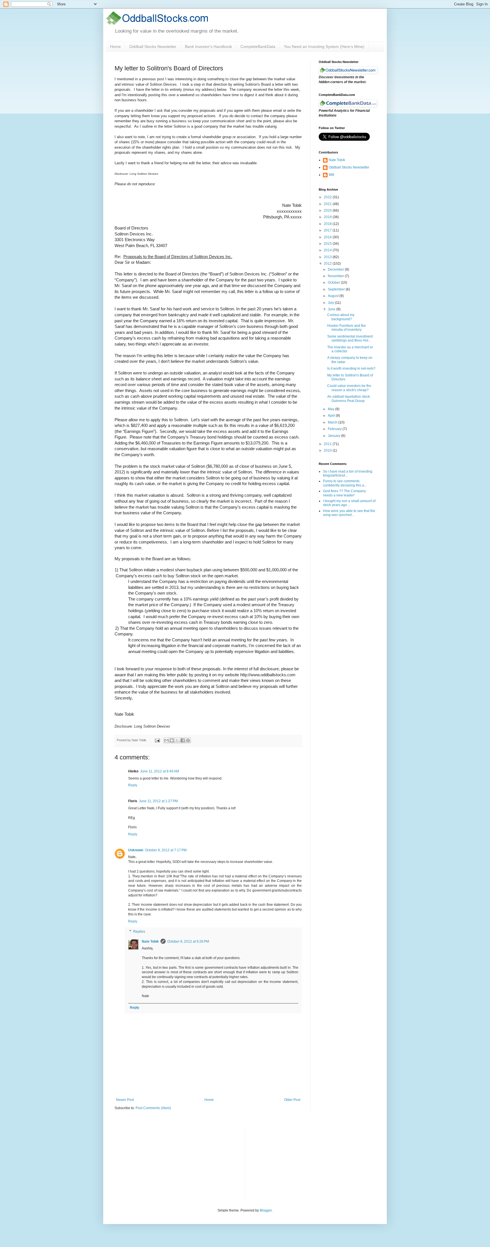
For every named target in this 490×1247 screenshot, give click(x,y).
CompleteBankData (257, 46)
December (336, 269)
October (334, 283)
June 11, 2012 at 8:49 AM (159, 771)
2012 (328, 264)
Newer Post (125, 1100)
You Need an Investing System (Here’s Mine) (324, 46)
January (334, 436)
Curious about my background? (340, 317)
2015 (328, 244)
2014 (328, 250)
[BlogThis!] (172, 740)
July (331, 303)
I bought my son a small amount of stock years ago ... (349, 503)
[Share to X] (177, 740)
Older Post (292, 1100)
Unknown (135, 850)
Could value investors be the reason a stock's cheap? (349, 388)
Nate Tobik (150, 941)
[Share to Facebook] (182, 740)
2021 (328, 204)
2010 (328, 450)
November (336, 276)
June (332, 309)
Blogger (266, 1210)
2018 (328, 224)
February (335, 429)
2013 (328, 257)
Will (331, 175)
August (333, 296)
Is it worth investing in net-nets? (351, 368)
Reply (132, 785)
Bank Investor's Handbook (208, 46)
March (333, 422)
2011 (328, 444)
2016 (328, 237)
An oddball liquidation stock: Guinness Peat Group (349, 399)
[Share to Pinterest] (188, 740)
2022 (328, 197)
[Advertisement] (292, 1163)
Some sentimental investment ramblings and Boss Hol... (350, 338)
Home (115, 46)
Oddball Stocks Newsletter (152, 46)
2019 (328, 217)
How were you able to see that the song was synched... (349, 513)
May (331, 409)
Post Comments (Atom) (153, 1108)
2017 (328, 230)
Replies (139, 932)
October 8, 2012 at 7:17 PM (166, 850)
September (337, 289)
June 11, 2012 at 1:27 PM (158, 801)
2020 (328, 210)
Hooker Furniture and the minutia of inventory (346, 328)
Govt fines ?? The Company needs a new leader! (344, 493)
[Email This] (166, 740)
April (332, 416)
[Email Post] (157, 740)
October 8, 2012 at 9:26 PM (188, 941)
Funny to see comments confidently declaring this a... (345, 483)
